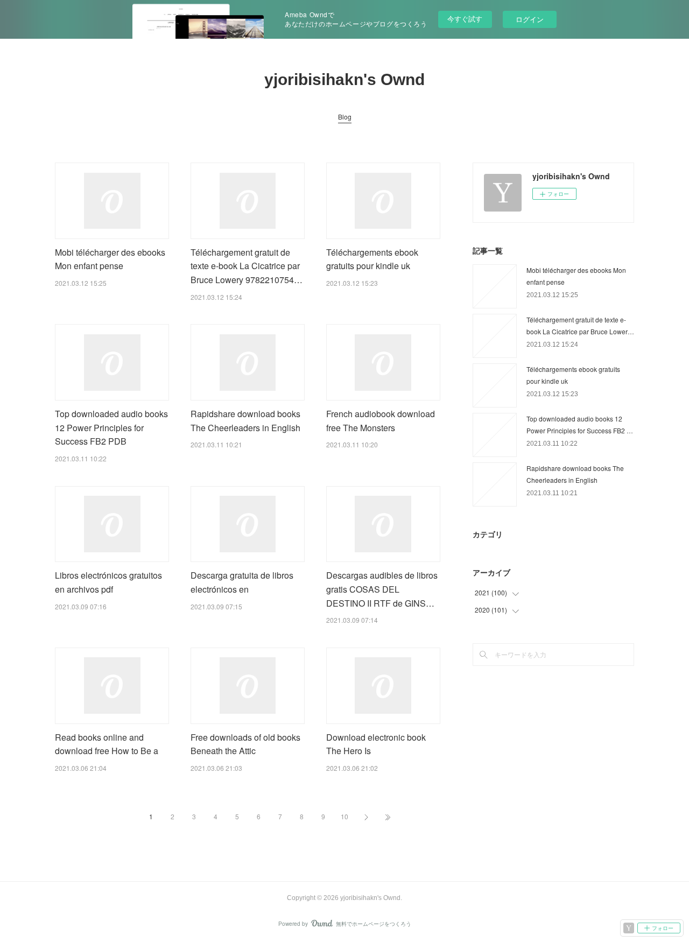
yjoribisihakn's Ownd (344, 79)
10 (344, 816)
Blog (344, 116)
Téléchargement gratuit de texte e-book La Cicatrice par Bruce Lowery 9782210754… (247, 266)
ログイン (530, 19)
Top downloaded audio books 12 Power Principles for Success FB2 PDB (111, 427)
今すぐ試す (464, 18)
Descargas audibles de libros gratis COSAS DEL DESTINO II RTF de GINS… (382, 589)
